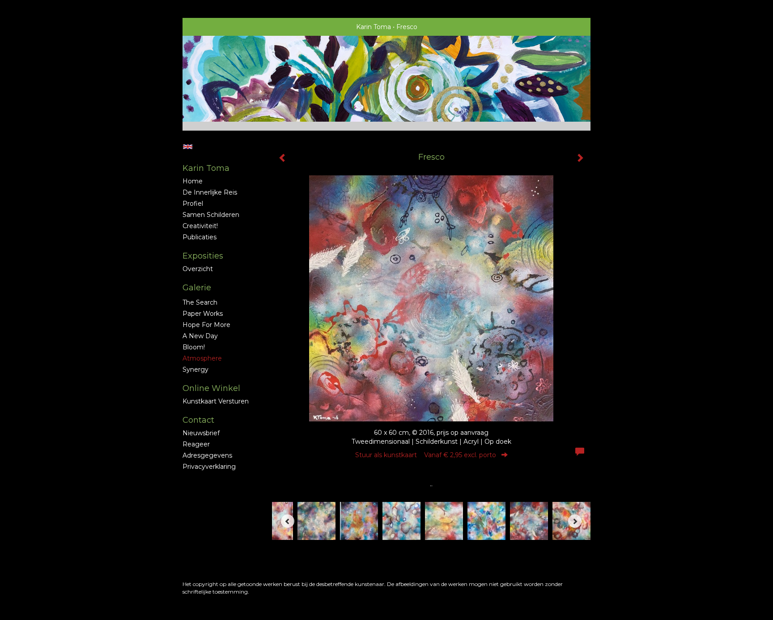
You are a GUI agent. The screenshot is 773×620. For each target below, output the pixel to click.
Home (193, 181)
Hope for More (206, 325)
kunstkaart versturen (216, 401)
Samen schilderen (211, 215)
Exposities (203, 256)
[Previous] (287, 521)
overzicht (198, 269)
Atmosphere (202, 358)
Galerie (197, 288)
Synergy (195, 369)
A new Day (200, 336)
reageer (196, 444)
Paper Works (203, 314)
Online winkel (211, 388)
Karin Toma (373, 27)
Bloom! (194, 347)
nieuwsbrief (201, 433)
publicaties (200, 237)
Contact (198, 420)
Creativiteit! (200, 226)
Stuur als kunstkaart (425, 455)
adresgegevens (207, 455)
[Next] (575, 521)
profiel (193, 204)
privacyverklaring (209, 467)
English (188, 146)
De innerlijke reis (210, 192)
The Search (200, 302)
